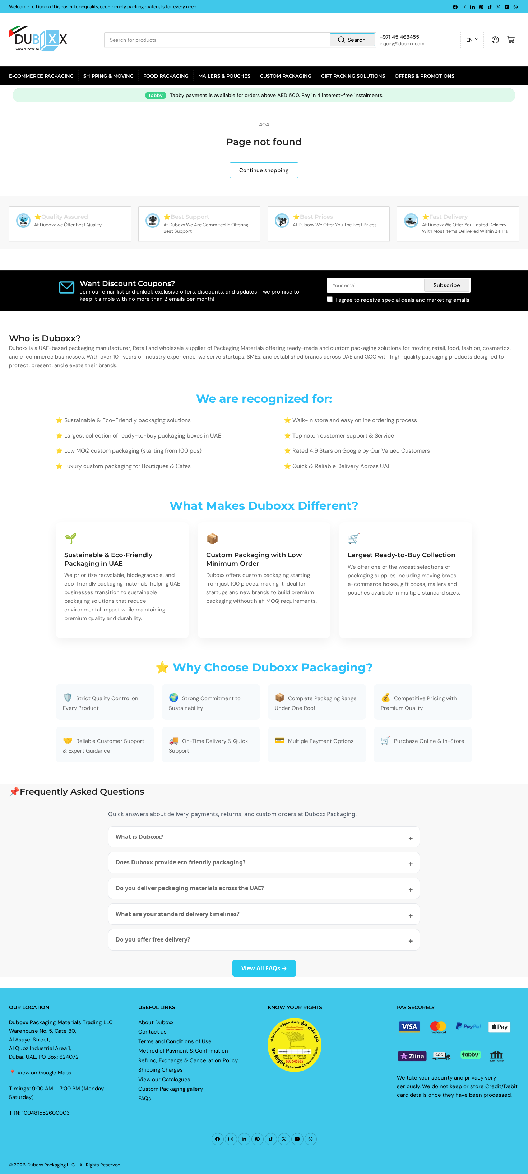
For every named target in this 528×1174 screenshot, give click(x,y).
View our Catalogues (164, 1079)
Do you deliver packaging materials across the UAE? (190, 888)
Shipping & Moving (108, 76)
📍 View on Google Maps (40, 1072)
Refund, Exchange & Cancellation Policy (188, 1060)
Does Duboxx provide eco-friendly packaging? (181, 862)
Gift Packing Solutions (353, 76)
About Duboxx (155, 1022)
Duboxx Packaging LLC (51, 1165)
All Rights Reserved (99, 1165)
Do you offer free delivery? (153, 939)
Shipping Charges (160, 1069)
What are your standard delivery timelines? (178, 914)
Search (357, 39)
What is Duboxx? (139, 837)
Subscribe (447, 285)
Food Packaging (166, 76)
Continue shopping (264, 170)
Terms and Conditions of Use (175, 1041)
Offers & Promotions (424, 76)
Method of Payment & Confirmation (183, 1050)
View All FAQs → (264, 968)
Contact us (152, 1031)
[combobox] (240, 39)
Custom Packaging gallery (170, 1088)
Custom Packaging (285, 76)
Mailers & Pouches (224, 76)
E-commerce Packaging (41, 76)
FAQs (144, 1098)
